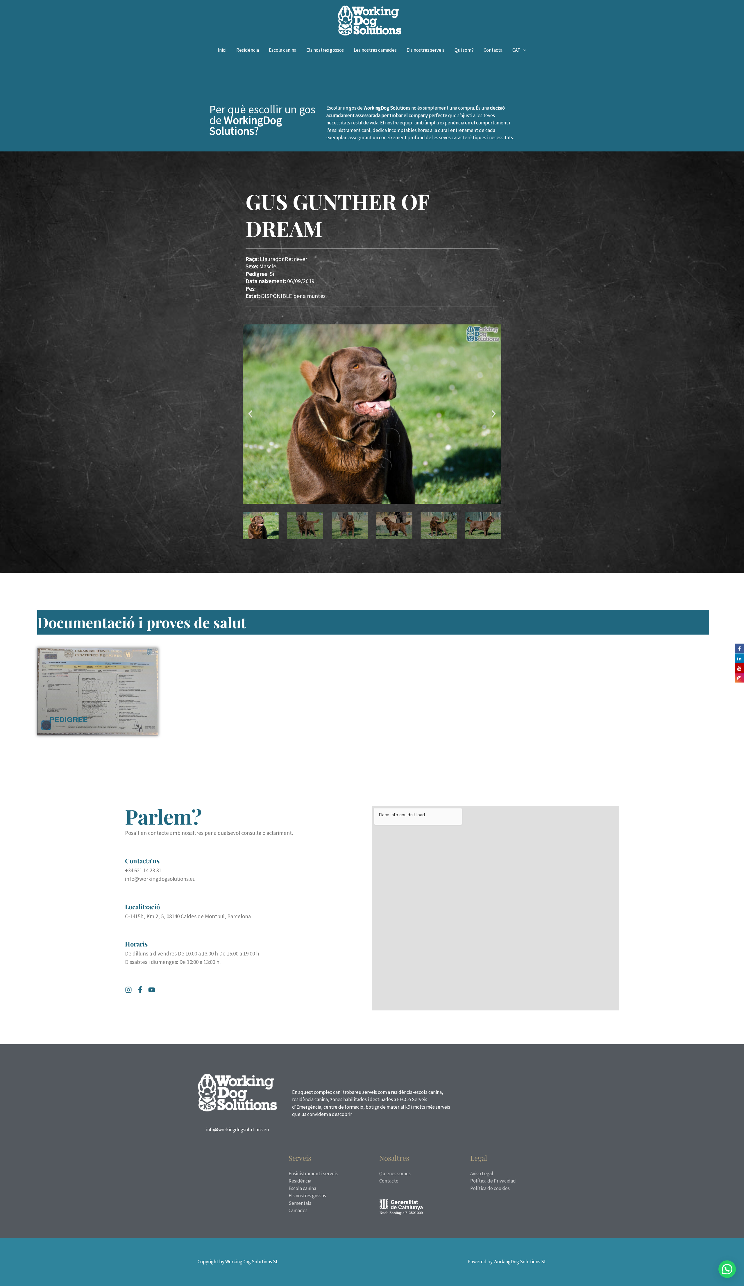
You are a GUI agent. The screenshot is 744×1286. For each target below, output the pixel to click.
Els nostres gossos (307, 1195)
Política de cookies (490, 1188)
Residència (300, 1181)
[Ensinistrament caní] (370, 20)
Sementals (300, 1203)
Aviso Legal (481, 1173)
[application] (523, 50)
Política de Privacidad (493, 1181)
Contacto (388, 1181)
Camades (298, 1210)
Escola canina (302, 1188)
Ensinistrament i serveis (313, 1173)
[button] (250, 414)
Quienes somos (395, 1173)
